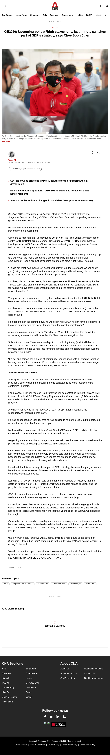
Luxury (29, 678)
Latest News (21, 15)
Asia (45, 15)
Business (6, 673)
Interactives (31, 687)
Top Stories (7, 15)
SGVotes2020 (42, 584)
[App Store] (48, 724)
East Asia (54, 15)
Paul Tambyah (76, 584)
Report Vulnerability (69, 745)
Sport (28, 692)
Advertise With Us (68, 673)
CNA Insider (31, 673)
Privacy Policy (53, 745)
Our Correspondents (93, 678)
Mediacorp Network (93, 669)
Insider (79, 15)
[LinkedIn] (57, 717)
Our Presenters (67, 678)
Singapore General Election (22, 584)
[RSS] (64, 717)
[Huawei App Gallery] (58, 724)
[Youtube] (51, 717)
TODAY (89, 15)
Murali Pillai (90, 584)
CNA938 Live (32, 683)
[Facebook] (45, 717)
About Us (64, 669)
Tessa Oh (12, 160)
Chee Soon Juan (59, 584)
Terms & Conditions (37, 745)
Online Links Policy (87, 745)
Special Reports (9, 697)
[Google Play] (45, 724)
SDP (5, 584)
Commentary (67, 15)
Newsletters (7, 702)
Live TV (5, 692)
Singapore (35, 15)
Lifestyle (100, 15)
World (29, 697)
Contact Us (89, 673)
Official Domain (21, 745)
